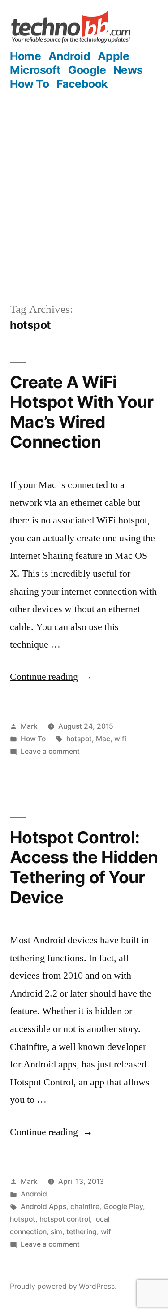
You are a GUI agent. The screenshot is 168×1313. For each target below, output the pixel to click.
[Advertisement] (84, 203)
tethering (81, 1231)
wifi (120, 738)
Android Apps (43, 1206)
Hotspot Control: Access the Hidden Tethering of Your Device (84, 867)
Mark (29, 726)
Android (69, 56)
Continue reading (51, 676)
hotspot (79, 738)
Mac (103, 738)
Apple (113, 56)
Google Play (123, 1206)
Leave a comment (50, 751)
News (128, 70)
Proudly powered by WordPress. (63, 1286)
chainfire (84, 1206)
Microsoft (35, 70)
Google (87, 70)
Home (25, 56)
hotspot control (64, 1219)
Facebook (82, 84)
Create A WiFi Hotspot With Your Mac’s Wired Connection (81, 412)
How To (29, 84)
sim (56, 1231)
